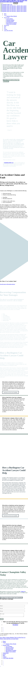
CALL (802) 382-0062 (8, 658)
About (4, 642)
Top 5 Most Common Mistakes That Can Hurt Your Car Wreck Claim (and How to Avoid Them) (12, 638)
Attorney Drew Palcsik (11, 643)
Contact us (23, 591)
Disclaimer (15, 625)
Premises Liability (10, 647)
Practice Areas (6, 645)
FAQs (4, 654)
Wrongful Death (9, 649)
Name (2, 691)
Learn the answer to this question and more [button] (7, 284)
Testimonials (6, 653)
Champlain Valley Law (8, 162)
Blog (4, 655)
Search (15, 3)
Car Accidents (9, 646)
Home (4, 641)
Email (11, 691)
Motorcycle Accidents (11, 651)
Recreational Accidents (11, 650)
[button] (11, 80)
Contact (4, 656)
